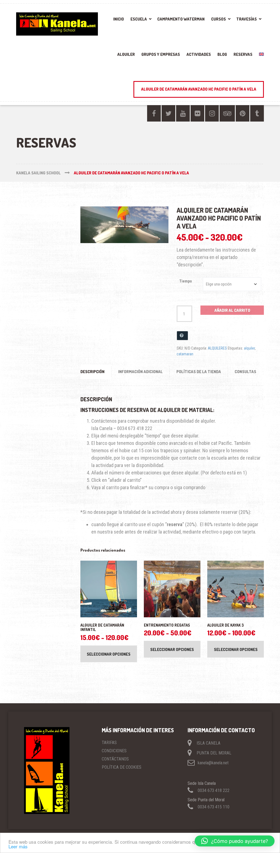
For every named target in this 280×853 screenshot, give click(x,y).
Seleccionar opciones (108, 654)
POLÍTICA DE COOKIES (121, 767)
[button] (235, 840)
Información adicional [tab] (140, 371)
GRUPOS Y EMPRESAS (160, 54)
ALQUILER (126, 54)
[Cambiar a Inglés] (260, 56)
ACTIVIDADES (198, 54)
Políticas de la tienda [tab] (198, 371)
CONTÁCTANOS (115, 759)
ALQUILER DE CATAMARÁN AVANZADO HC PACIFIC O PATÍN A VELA (198, 89)
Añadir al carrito (232, 310)
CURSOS (218, 19)
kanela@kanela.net (213, 762)
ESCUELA (138, 19)
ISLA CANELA (208, 743)
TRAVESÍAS (246, 19)
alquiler (249, 348)
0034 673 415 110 (213, 806)
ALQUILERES (217, 348)
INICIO (118, 19)
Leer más (18, 846)
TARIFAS (109, 742)
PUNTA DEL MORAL (214, 753)
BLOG (222, 54)
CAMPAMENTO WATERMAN (181, 19)
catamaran (185, 354)
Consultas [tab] (245, 371)
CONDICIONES (114, 750)
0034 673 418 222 (213, 790)
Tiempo (185, 281)
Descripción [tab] (92, 371)
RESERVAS (243, 54)
